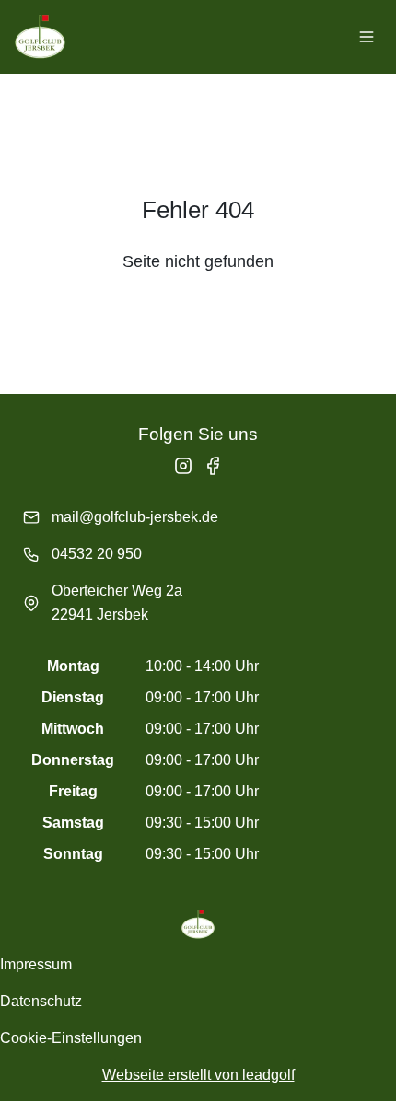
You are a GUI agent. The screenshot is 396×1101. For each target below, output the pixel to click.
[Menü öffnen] (366, 37)
